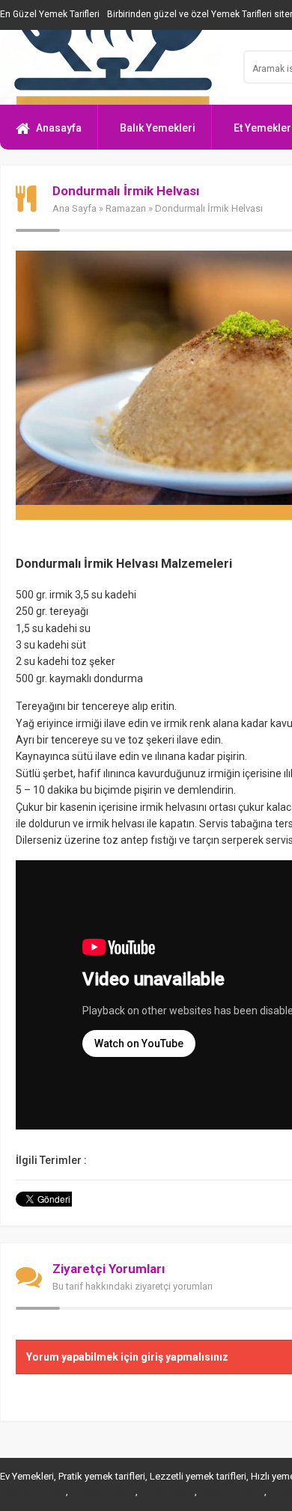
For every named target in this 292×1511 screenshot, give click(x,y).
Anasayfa (59, 128)
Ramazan (126, 208)
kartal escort (166, 1491)
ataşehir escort (101, 1491)
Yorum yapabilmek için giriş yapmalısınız (127, 1357)
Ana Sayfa (74, 208)
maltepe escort (32, 1491)
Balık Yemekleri (157, 128)
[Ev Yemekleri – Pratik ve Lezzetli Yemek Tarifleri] (112, 67)
